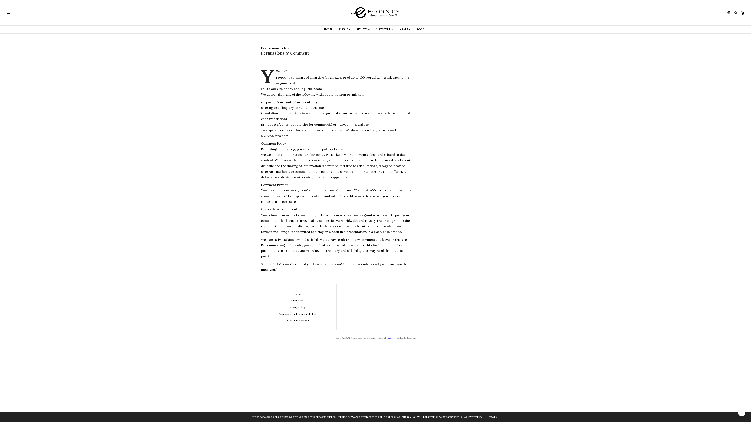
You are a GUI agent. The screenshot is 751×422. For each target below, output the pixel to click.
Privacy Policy (297, 307)
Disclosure (297, 300)
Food (420, 29)
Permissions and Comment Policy (297, 313)
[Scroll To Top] (741, 412)
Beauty (361, 29)
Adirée (391, 338)
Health (405, 29)
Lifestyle (383, 29)
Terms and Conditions (297, 320)
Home (328, 29)
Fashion (344, 29)
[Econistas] (375, 13)
